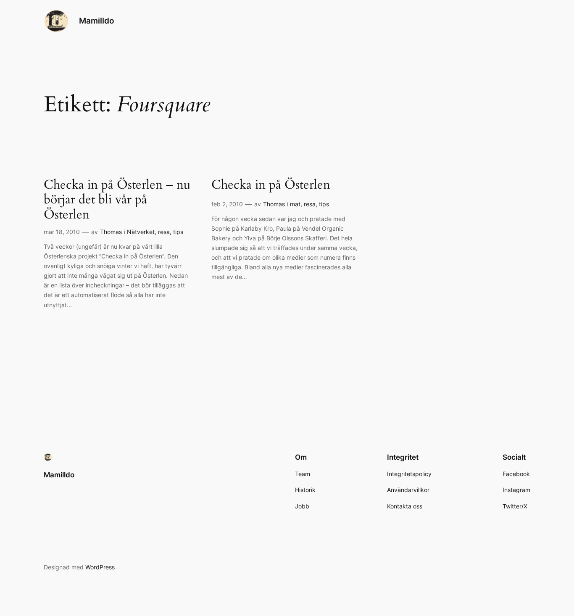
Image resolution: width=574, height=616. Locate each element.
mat (295, 204)
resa (164, 231)
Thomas (111, 231)
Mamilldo (96, 21)
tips (178, 231)
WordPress (100, 567)
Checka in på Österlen (270, 185)
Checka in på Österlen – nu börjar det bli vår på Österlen (117, 200)
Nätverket (141, 231)
